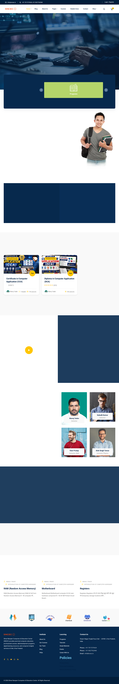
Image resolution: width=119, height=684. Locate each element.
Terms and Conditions (66, 666)
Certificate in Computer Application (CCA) (16, 280)
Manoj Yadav (11, 582)
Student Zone (74, 9)
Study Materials (64, 646)
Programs (63, 639)
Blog (36, 9)
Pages (54, 9)
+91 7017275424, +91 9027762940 (32, 2)
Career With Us (64, 653)
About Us (45, 9)
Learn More (28, 67)
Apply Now (12, 67)
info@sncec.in (11, 2)
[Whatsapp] (14, 659)
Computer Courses (12, 259)
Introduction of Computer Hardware (22, 584)
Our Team (43, 646)
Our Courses (43, 643)
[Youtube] (11, 659)
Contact (85, 9)
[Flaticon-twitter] (8, 659)
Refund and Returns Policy (68, 670)
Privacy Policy (64, 663)
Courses (63, 9)
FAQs (41, 653)
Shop (94, 9)
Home (28, 9)
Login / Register (109, 2)
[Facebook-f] (4, 659)
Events (62, 649)
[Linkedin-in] (18, 659)
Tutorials (62, 643)
